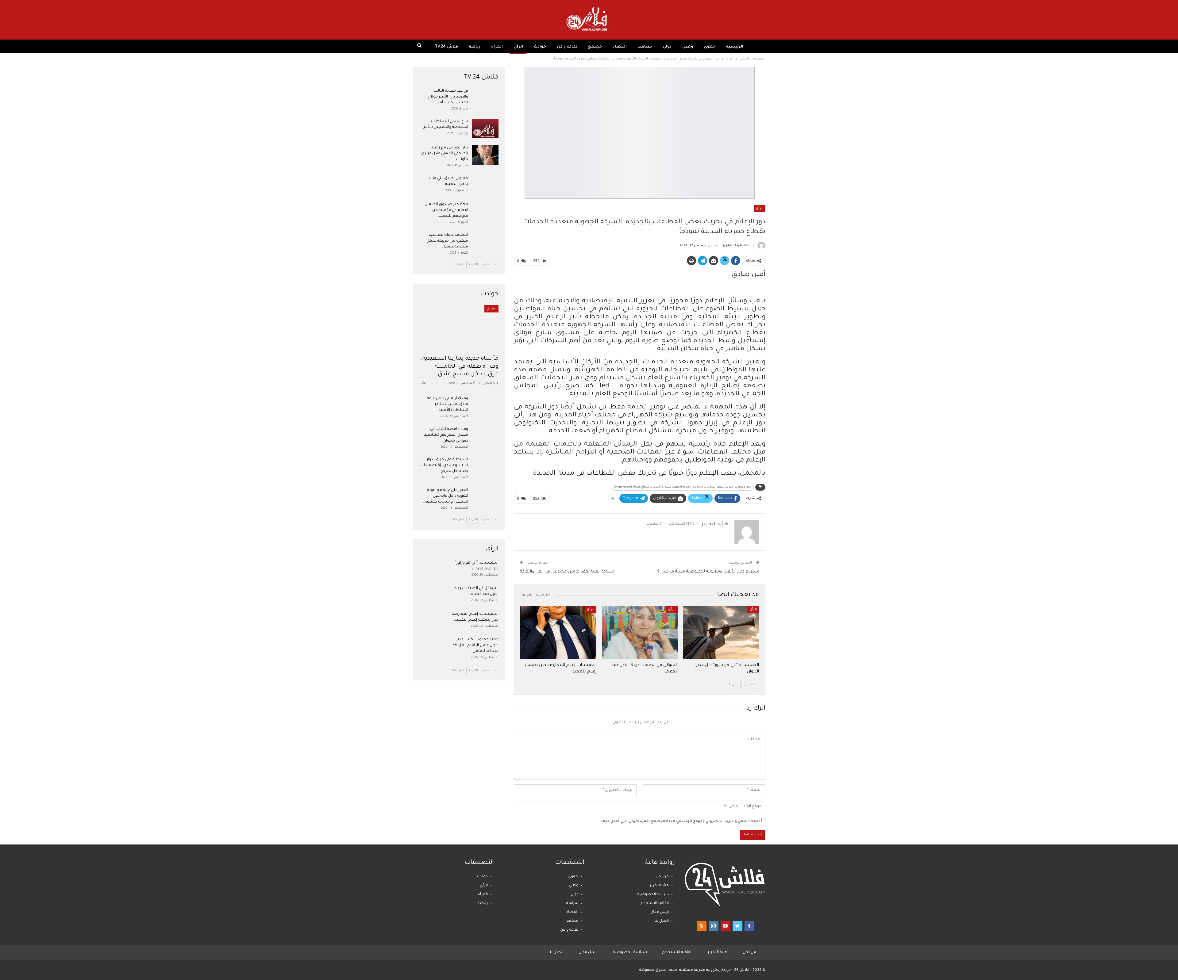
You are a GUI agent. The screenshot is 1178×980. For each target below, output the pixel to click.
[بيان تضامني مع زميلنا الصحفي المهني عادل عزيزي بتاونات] (485, 155)
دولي (667, 47)
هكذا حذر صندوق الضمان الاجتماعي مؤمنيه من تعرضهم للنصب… (446, 210)
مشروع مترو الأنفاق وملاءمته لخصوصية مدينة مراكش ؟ (708, 571)
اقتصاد (620, 47)
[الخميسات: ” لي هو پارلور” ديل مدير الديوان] (721, 632)
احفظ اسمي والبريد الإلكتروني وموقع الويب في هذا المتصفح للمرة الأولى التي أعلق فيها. (680, 822)
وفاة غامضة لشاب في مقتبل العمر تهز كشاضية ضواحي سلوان (446, 435)
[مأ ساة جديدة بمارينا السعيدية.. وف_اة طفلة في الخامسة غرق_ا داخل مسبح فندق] (459, 328)
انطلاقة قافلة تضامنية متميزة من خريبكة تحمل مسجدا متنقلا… (447, 241)
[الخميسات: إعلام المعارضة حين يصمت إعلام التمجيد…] (558, 632)
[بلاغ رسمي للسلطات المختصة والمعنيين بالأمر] (485, 128)
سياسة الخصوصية (653, 895)
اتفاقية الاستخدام (655, 903)
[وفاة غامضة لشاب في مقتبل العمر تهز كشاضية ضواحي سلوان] (485, 436)
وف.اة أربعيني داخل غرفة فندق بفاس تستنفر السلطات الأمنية (447, 404)
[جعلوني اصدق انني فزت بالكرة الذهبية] (485, 185)
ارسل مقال (659, 912)
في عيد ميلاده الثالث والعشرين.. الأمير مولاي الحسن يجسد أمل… (447, 97)
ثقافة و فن (567, 47)
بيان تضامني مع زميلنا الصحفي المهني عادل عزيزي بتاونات (444, 154)
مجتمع (595, 47)
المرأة (497, 47)
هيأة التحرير (659, 886)
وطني (687, 47)
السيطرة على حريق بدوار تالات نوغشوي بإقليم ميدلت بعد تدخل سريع (444, 465)
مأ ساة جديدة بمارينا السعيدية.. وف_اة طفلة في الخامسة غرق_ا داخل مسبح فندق (459, 366)
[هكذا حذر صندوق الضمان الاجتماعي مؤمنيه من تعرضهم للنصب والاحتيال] (485, 211)
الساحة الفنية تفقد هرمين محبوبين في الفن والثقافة (567, 571)
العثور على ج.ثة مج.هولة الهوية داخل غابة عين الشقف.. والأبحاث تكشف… (445, 496)
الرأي (518, 47)
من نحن (662, 877)
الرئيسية (734, 47)
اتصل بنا (662, 921)
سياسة (644, 47)
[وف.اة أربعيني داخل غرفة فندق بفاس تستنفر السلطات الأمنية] (485, 405)
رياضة (474, 47)
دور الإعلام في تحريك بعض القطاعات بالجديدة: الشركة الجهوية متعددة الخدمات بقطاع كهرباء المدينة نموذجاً (682, 487)
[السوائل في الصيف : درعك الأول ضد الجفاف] (640, 632)
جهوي (709, 47)
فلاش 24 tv (446, 47)
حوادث (540, 47)
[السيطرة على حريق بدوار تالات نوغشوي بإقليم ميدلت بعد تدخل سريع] (485, 467)
